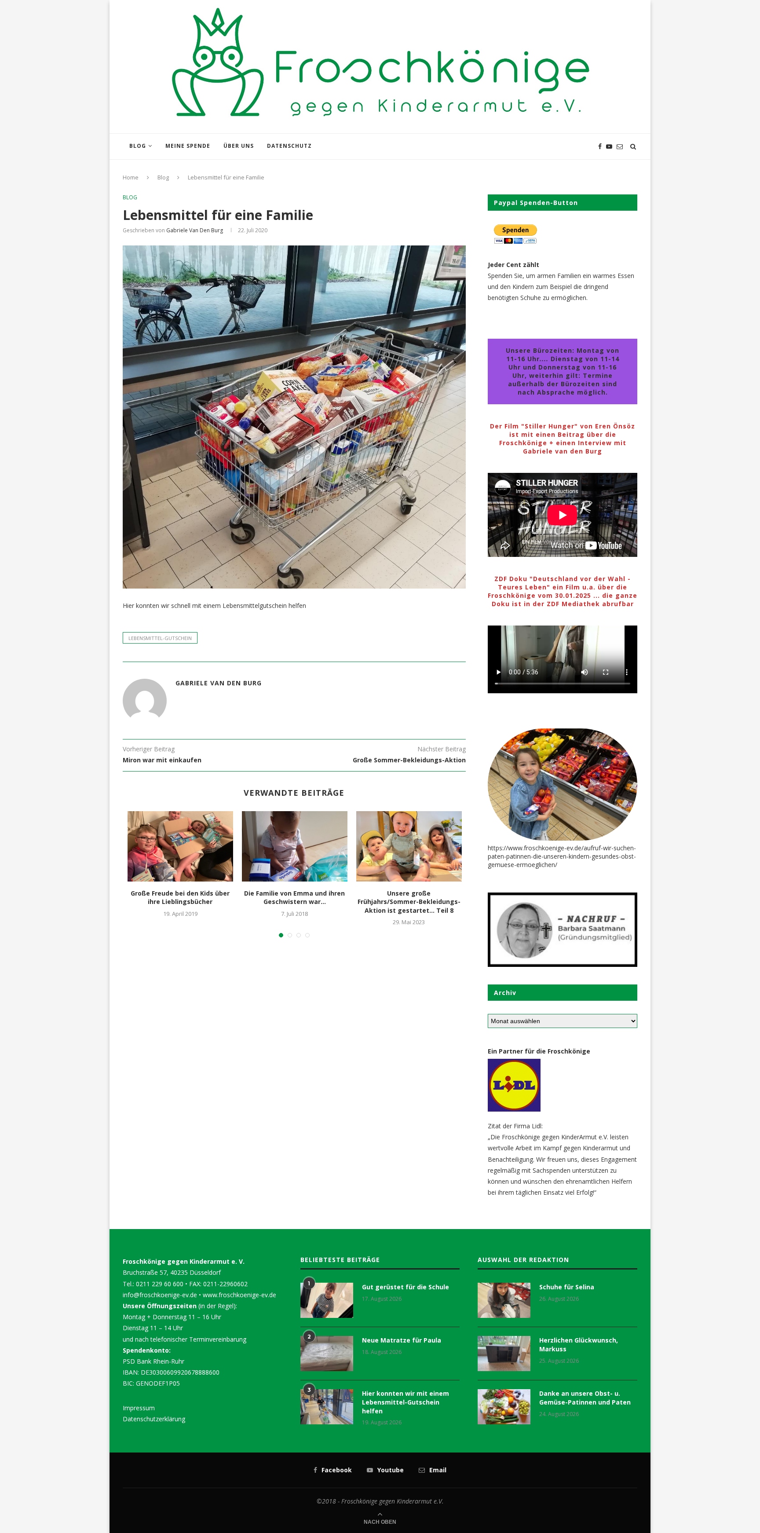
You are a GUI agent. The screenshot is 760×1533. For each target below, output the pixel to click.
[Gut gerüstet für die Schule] (326, 1300)
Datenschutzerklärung (154, 1419)
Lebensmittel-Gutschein (160, 638)
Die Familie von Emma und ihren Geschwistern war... (294, 897)
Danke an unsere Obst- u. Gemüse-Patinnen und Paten (585, 1397)
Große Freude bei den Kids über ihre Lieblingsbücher (180, 897)
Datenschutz (289, 146)
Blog (137, 146)
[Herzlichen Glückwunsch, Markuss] (504, 1353)
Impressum (139, 1408)
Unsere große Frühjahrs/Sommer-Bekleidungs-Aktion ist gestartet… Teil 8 (409, 902)
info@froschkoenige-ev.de (160, 1295)
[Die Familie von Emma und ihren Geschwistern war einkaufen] (294, 846)
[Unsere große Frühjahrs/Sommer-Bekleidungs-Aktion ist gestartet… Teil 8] (409, 846)
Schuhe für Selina (566, 1287)
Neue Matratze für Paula (401, 1340)
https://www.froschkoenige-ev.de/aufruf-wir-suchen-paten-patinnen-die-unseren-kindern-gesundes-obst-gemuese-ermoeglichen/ (562, 856)
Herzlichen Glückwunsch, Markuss (578, 1344)
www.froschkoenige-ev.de (239, 1295)
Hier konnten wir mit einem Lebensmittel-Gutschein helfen (405, 1402)
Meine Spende (187, 146)
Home (131, 177)
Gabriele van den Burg (194, 230)
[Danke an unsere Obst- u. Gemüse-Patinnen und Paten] (504, 1406)
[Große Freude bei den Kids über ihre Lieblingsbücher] (180, 846)
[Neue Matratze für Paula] (326, 1353)
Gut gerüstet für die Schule (405, 1287)
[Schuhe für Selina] (504, 1300)
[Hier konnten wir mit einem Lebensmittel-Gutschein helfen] (326, 1406)
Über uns (238, 146)
